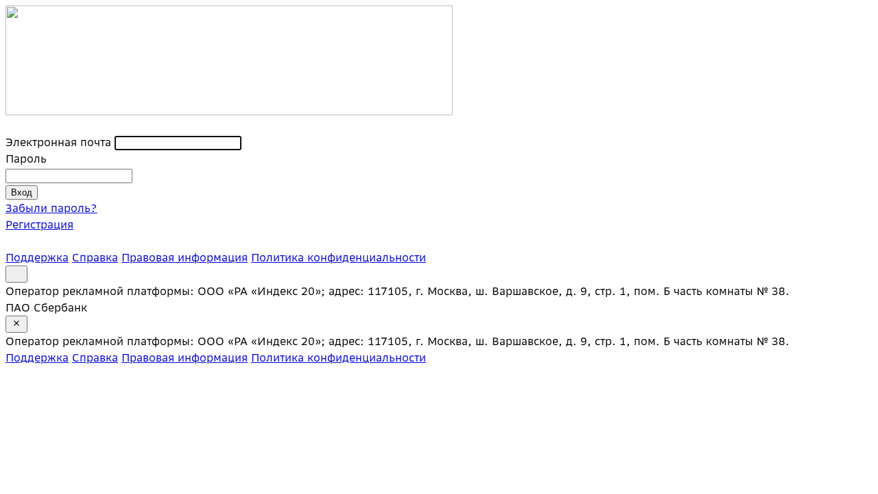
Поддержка (37, 257)
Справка (95, 257)
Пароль (26, 158)
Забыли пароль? (51, 208)
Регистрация (39, 224)
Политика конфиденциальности (338, 257)
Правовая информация (184, 257)
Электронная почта (58, 142)
